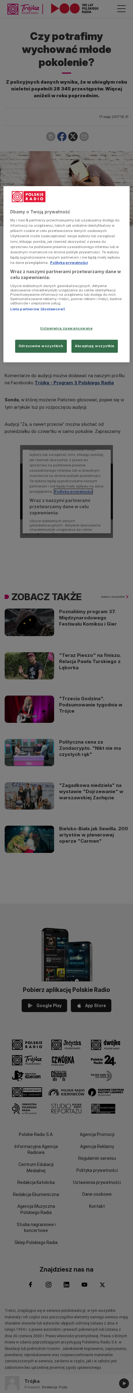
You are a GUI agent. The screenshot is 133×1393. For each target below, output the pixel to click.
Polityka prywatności (69, 262)
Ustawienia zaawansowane (66, 328)
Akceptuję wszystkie (94, 346)
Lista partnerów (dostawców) (37, 309)
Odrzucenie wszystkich (41, 346)
